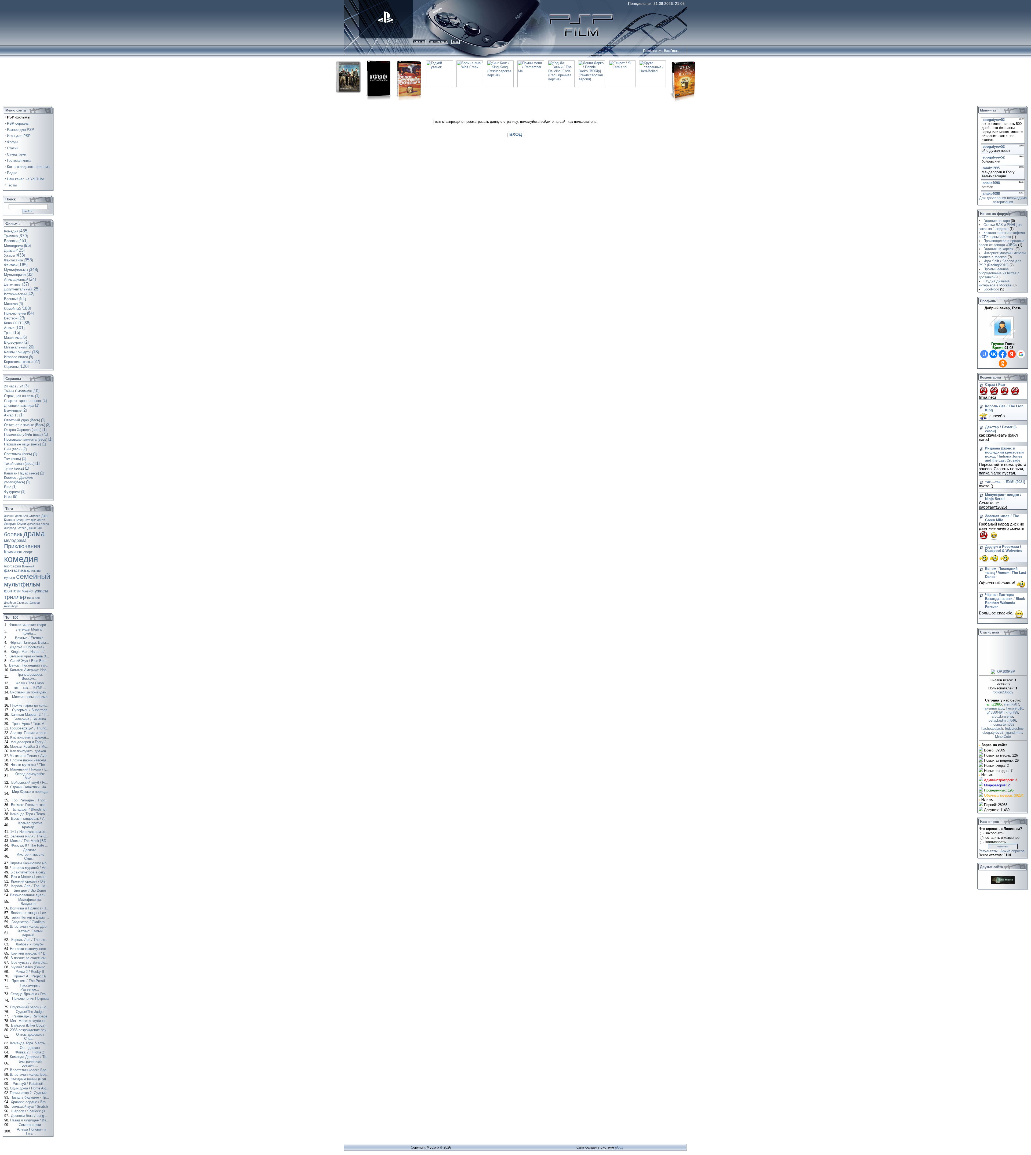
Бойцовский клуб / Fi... (30, 782)
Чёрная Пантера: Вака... (30, 643)
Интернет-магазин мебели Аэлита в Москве (1002, 255)
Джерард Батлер (15, 528)
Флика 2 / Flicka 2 (30, 1052)
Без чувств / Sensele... (30, 962)
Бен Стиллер (31, 515)
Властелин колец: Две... (30, 926)
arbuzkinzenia (1002, 716)
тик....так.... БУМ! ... (30, 688)
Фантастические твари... (29, 625)
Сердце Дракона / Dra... (30, 994)
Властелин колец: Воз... (30, 1075)
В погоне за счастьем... (30, 958)
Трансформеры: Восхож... (30, 676)
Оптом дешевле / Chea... (30, 1036)
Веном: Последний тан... (29, 665)
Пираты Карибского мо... (30, 863)
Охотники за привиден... (30, 692)
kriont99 (1012, 712)
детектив (34, 571)
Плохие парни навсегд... (30, 760)
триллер (15, 597)
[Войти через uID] (984, 354)
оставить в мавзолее (1002, 838)
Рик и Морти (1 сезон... (30, 877)
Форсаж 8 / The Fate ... (30, 845)
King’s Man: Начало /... (30, 652)
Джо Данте (38, 519)
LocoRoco (991, 289)
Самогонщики (30, 1125)
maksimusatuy (993, 708)
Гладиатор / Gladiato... (30, 922)
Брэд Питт (23, 519)
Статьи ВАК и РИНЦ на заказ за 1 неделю (1000, 227)
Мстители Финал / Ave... (30, 756)
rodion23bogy (1003, 692)
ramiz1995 (994, 704)
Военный (28, 566)
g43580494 (995, 712)
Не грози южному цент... (30, 949)
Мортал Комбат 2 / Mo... (30, 746)
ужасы (41, 590)
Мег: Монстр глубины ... (30, 1021)
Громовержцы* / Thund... (30, 728)
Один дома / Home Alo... (30, 1088)
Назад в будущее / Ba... (30, 1120)
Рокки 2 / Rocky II (30, 972)
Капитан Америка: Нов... (30, 670)
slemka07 (1011, 704)
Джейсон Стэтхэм (16, 602)
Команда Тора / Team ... (30, 814)
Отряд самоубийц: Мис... (30, 776)
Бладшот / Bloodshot (30, 809)
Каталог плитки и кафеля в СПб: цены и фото (1002, 235)
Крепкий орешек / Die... (30, 881)
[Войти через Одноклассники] (1003, 363)
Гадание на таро (996, 221)
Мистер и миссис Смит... (30, 856)
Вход (456, 41)
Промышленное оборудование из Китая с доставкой (999, 273)
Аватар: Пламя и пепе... (30, 733)
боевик (13, 534)
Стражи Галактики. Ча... (30, 787)
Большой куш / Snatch (30, 1106)
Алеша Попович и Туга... (31, 1131)
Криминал (13, 552)
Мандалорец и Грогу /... (30, 742)
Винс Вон (33, 597)
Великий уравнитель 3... (29, 656)
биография (12, 566)
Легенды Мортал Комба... (29, 631)
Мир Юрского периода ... (30, 794)
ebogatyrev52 (992, 733)
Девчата (30, 850)
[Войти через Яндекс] (1012, 354)
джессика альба (38, 524)
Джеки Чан (34, 528)
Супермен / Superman (30, 710)
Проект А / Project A (30, 976)
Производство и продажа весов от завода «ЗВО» (1001, 243)
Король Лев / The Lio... (30, 886)
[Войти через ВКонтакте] (993, 354)
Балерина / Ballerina (30, 719)
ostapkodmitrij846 (1002, 720)
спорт (27, 552)
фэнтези (12, 591)
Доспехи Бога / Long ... (30, 1116)
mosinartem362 (1002, 724)
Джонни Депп (13, 515)
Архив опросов (1012, 851)
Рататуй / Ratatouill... (30, 1084)
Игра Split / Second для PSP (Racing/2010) (1000, 263)
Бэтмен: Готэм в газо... (30, 805)
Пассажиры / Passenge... (30, 987)
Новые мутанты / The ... (30, 765)
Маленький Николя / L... (30, 769)
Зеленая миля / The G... (30, 836)
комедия (21, 559)
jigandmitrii (1013, 733)
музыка (9, 578)
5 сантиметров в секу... (30, 872)
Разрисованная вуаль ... (30, 895)
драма (34, 534)
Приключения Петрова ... (30, 1000)
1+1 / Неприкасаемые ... (30, 832)
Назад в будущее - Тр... (30, 1097)
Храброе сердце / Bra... (30, 1102)
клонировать (995, 842)
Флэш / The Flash (30, 683)
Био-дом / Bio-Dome (30, 890)
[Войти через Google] (1021, 354)
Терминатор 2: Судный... (30, 1093)
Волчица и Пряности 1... (30, 908)
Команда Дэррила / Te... (30, 1057)
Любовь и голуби (30, 944)
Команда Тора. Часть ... (30, 1043)
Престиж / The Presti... (30, 981)
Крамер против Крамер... (30, 825)
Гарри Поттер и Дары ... (30, 917)
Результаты (988, 851)
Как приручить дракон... (30, 737)
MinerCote (1003, 737)
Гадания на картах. (998, 249)
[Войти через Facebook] (1003, 354)
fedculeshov (1014, 728)
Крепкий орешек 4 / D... (30, 953)
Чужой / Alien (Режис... (30, 967)
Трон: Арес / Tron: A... (30, 724)
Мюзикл (28, 591)
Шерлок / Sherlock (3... (30, 1111)
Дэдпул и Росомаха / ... (30, 647)
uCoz (619, 1147)
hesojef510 (1014, 708)
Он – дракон (30, 1048)
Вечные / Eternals (30, 638)
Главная (419, 41)
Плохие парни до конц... (30, 705)
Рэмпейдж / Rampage (30, 1016)
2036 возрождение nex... (30, 1030)
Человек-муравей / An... (30, 868)
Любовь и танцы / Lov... (30, 913)
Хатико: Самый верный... (30, 933)
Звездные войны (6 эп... (30, 1079)
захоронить (994, 833)
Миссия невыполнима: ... (30, 699)
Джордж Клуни (15, 524)
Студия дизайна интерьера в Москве (995, 283)
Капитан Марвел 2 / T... (30, 715)
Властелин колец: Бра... (30, 1070)
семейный (33, 577)
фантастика (15, 570)
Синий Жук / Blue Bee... (30, 661)
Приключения (22, 546)
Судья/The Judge (30, 1012)
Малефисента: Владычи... (30, 902)
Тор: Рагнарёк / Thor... (30, 800)
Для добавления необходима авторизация (1003, 200)
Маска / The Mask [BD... (30, 841)
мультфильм (22, 584)
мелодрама (15, 540)
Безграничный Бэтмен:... (30, 1063)
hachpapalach (992, 728)
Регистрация (438, 41)
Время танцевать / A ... (30, 818)
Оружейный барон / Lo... (30, 1007)
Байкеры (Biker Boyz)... (30, 1025)
